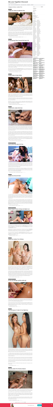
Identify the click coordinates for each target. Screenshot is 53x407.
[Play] (9, 223)
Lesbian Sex (19, 104)
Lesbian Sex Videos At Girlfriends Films (16, 10)
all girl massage (10, 306)
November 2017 (38, 39)
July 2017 (38, 42)
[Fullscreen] (31, 223)
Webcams (34, 12)
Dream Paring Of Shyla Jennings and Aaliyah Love (19, 209)
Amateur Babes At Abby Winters (15, 75)
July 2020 (34, 55)
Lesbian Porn (9, 9)
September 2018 (39, 33)
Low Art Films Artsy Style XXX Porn (15, 144)
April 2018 (38, 36)
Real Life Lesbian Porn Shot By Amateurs (17, 368)
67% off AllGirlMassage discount (19, 68)
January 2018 (38, 38)
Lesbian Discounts (13, 205)
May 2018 (38, 35)
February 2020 (38, 21)
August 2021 (34, 47)
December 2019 (38, 23)
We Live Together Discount (18, 2)
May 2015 (38, 55)
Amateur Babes (13, 104)
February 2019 (38, 29)
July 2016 (38, 49)
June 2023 (34, 33)
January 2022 (34, 43)
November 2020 (35, 52)
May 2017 (38, 43)
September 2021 (35, 46)
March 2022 (34, 42)
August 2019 (38, 26)
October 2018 (38, 32)
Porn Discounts (34, 10)
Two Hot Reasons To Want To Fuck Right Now (18, 310)
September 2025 (35, 21)
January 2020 (38, 22)
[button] (20, 217)
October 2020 (34, 53)
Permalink (21, 104)
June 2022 (34, 40)
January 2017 (38, 45)
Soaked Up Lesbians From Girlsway (16, 239)
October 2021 (34, 45)
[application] (20, 217)
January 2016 (38, 52)
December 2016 (38, 46)
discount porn (13, 306)
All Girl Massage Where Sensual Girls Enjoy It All (18, 40)
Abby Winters (10, 104)
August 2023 (34, 32)
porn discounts (14, 235)
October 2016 (38, 47)
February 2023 (34, 35)
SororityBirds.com (35, 16)
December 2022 (35, 36)
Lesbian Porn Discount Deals (14, 175)
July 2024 (34, 26)
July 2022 (34, 39)
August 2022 (34, 38)
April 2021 (34, 50)
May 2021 (34, 49)
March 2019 (38, 28)
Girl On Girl (10, 205)
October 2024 (34, 25)
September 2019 (39, 25)
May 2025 (34, 22)
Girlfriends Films (10, 235)
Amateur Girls (16, 104)
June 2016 (38, 50)
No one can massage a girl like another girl (17, 280)
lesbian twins (12, 365)
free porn (10, 365)
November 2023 (35, 30)
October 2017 (38, 40)
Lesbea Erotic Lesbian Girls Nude (15, 108)
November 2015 (38, 53)
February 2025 (34, 23)
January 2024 (34, 29)
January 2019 (38, 30)
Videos (34, 11)
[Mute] (29, 223)
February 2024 (34, 28)
